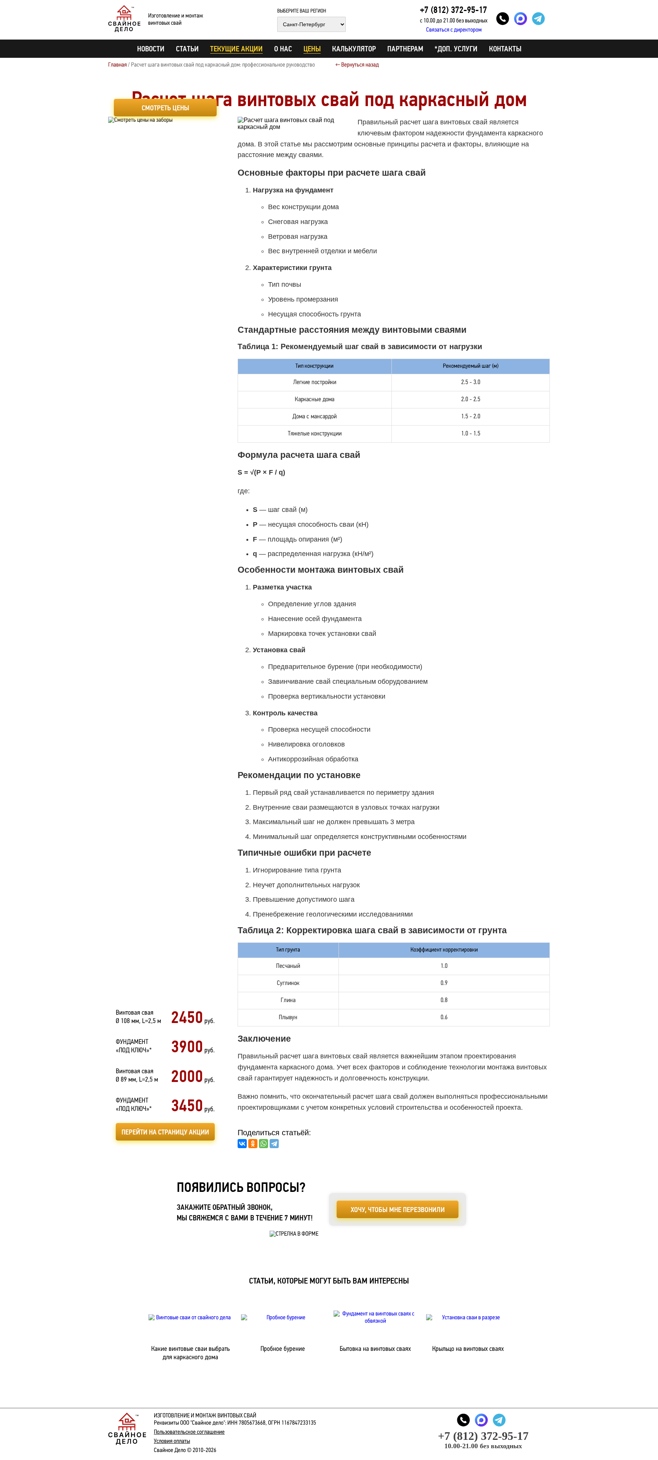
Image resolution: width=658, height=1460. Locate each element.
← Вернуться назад (357, 65)
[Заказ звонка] (502, 18)
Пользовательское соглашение (189, 1432)
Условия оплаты (172, 1441)
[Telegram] (274, 1143)
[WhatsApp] (263, 1143)
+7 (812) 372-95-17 (453, 10)
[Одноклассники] (252, 1143)
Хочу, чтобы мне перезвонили (398, 1209)
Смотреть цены (165, 107)
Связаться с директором (454, 30)
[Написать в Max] (520, 18)
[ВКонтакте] (242, 1143)
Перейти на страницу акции (165, 1132)
